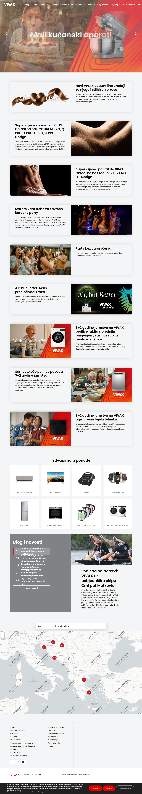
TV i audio (51, 730)
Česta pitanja (15, 740)
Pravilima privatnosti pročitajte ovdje (69, 786)
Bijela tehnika (53, 737)
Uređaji (26, 5)
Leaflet (140, 713)
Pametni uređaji (54, 743)
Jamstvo (55, 5)
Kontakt (13, 737)
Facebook (12, 762)
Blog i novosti (102, 5)
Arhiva (50, 746)
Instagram (18, 762)
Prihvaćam (95, 788)
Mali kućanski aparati (56, 733)
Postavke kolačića (125, 788)
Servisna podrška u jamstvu (21, 743)
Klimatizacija (53, 740)
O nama (35, 5)
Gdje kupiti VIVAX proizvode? (123, 5)
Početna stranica (17, 730)
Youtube (23, 762)
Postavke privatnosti (18, 755)
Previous (6, 33)
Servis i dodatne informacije (73, 5)
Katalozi (91, 5)
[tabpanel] (71, 36)
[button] (54, 657)
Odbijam (109, 788)
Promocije (45, 5)
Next (135, 33)
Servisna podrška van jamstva (22, 746)
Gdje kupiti (14, 733)
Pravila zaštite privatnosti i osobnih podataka (76, 775)
